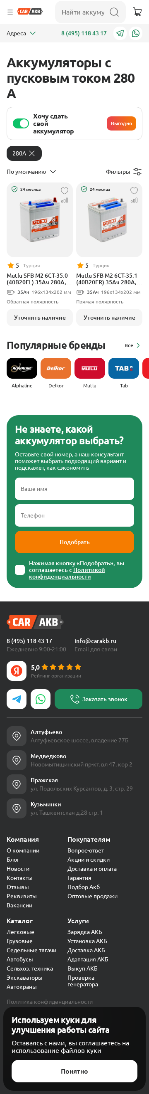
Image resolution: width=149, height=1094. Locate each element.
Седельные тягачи (31, 950)
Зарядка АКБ (84, 932)
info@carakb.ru (95, 641)
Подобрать (75, 542)
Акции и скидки (88, 859)
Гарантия (79, 878)
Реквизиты (22, 896)
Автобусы (20, 959)
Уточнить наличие (40, 317)
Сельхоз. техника (30, 968)
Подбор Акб (83, 887)
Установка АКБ (87, 941)
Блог (13, 859)
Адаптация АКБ (87, 959)
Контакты (20, 878)
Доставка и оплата (92, 868)
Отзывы (18, 887)
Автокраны (22, 986)
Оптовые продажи (92, 896)
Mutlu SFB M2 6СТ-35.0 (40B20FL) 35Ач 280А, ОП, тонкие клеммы (37, 279)
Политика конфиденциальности (50, 1001)
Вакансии (19, 905)
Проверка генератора (82, 981)
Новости (18, 868)
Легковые (20, 932)
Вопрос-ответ (85, 850)
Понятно (74, 1071)
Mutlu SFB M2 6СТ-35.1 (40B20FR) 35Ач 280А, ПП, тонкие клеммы (106, 279)
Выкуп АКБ (82, 968)
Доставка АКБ (86, 950)
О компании (23, 850)
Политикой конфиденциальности (67, 573)
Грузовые (20, 941)
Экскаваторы (25, 977)
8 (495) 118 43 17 (84, 33)
